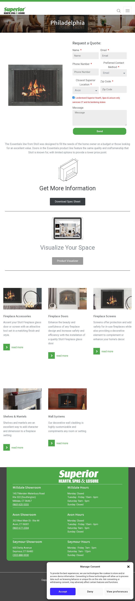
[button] (128, 566)
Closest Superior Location (85, 82)
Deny (90, 591)
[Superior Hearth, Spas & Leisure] (14, 11)
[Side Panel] (127, 11)
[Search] (119, 11)
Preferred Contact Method (113, 65)
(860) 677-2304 (21, 528)
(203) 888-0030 (21, 555)
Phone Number (81, 64)
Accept (63, 591)
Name (76, 50)
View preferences (117, 591)
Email (103, 50)
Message (77, 107)
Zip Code (106, 81)
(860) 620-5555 (21, 504)
